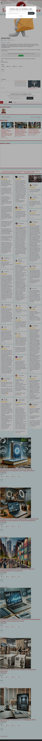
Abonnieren (31, 13)
